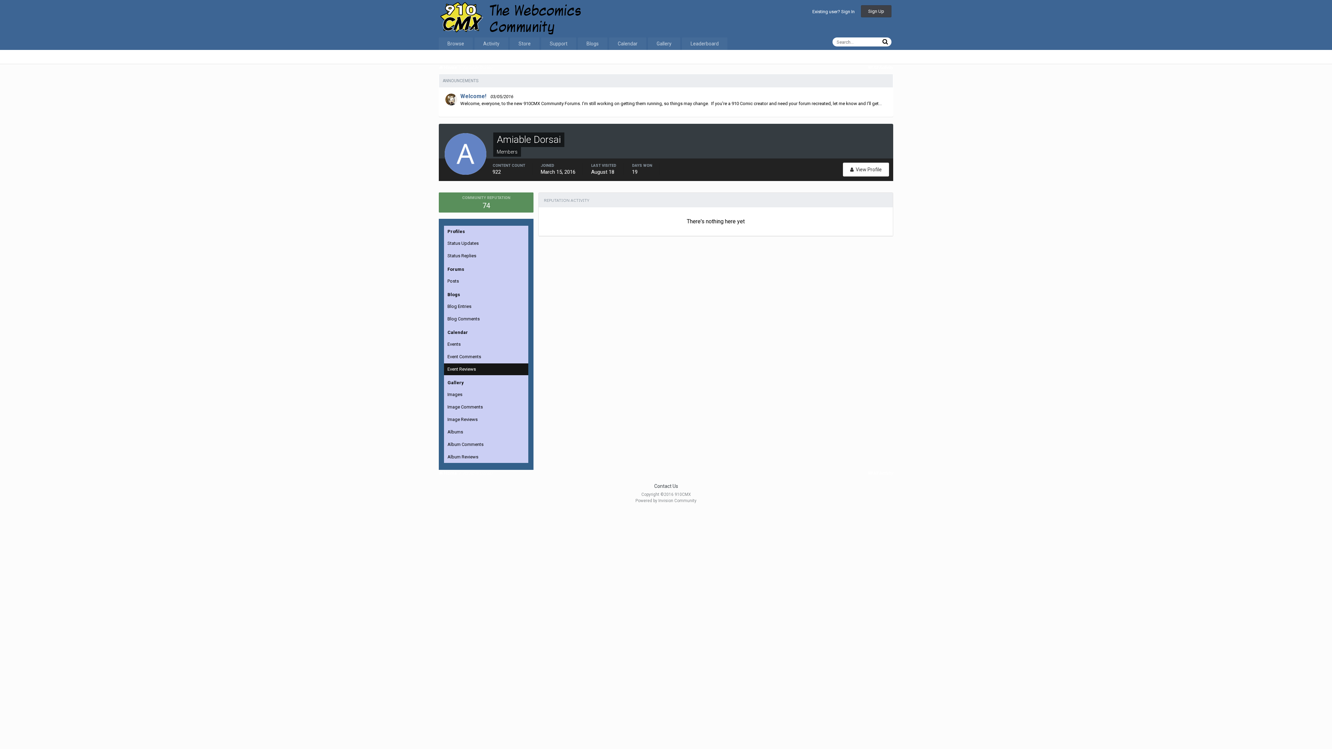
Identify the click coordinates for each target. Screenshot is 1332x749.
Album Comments (465, 444)
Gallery (664, 43)
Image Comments (465, 407)
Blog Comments (463, 318)
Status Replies (461, 255)
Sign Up (876, 11)
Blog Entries (459, 306)
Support (558, 43)
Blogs (593, 43)
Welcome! (473, 96)
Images (454, 394)
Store (525, 43)
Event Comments (464, 356)
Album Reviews (462, 456)
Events (454, 344)
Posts (453, 281)
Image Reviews (462, 419)
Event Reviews (461, 369)
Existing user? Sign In (833, 11)
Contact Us (666, 486)
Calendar (628, 43)
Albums (455, 431)
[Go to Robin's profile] (451, 99)
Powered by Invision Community (666, 500)
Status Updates (463, 243)
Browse (455, 43)
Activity (491, 43)
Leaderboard (705, 43)
